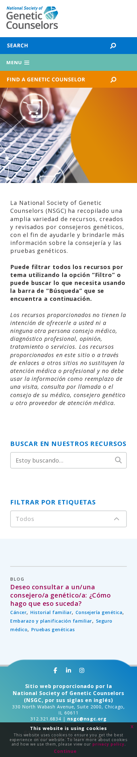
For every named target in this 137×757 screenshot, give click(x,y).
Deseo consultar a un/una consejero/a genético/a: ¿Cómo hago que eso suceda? (60, 595)
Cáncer (18, 612)
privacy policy (108, 744)
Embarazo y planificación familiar (51, 621)
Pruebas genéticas (53, 629)
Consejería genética (99, 612)
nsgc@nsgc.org (87, 719)
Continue (65, 751)
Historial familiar (51, 612)
